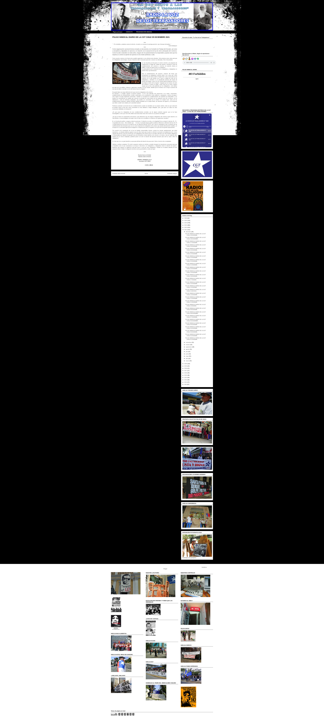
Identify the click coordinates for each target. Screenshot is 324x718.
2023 (185, 225)
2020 (185, 363)
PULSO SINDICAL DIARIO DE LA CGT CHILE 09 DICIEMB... (195, 309)
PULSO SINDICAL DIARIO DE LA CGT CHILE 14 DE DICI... (195, 290)
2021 (185, 229)
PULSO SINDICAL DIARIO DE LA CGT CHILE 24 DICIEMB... (195, 253)
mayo (187, 356)
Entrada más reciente (118, 173)
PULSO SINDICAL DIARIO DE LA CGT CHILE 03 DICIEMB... (195, 331)
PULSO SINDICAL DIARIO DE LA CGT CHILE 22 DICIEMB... (195, 260)
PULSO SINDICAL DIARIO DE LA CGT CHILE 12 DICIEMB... (195, 297)
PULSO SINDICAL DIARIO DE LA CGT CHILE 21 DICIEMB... (195, 264)
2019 (185, 366)
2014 (185, 377)
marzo (187, 360)
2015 (185, 375)
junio (187, 354)
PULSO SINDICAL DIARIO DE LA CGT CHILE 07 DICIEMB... (195, 316)
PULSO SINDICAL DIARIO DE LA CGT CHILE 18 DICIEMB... (195, 275)
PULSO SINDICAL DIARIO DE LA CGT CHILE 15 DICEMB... (195, 286)
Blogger (165, 568)
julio (187, 351)
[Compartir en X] (149, 165)
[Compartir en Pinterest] (152, 165)
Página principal (117, 32)
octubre (188, 344)
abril (187, 358)
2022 (185, 227)
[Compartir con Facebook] (150, 165)
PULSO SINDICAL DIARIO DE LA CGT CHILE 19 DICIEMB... (195, 271)
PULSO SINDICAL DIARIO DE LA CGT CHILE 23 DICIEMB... (195, 256)
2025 (185, 220)
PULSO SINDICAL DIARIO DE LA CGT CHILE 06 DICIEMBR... (195, 320)
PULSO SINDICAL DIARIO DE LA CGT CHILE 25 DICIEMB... (195, 249)
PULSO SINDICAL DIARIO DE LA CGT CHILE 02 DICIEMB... (195, 335)
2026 (185, 218)
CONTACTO (129, 32)
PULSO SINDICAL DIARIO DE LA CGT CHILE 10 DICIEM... (195, 305)
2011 (185, 384)
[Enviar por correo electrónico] (146, 165)
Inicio (146, 173)
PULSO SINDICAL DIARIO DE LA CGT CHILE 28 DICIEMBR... (195, 238)
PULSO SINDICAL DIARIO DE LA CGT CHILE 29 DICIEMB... (195, 234)
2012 (185, 382)
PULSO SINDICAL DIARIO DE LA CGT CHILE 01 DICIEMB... (195, 338)
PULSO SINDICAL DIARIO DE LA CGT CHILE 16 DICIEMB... (195, 282)
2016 (185, 373)
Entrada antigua (172, 173)
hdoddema (204, 567)
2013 (185, 379)
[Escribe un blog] (147, 165)
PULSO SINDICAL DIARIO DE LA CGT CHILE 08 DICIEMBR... (195, 312)
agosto (188, 349)
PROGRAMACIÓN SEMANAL (144, 32)
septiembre (189, 347)
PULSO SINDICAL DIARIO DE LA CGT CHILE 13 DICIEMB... (195, 294)
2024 (185, 222)
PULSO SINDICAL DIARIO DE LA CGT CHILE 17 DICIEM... (195, 279)
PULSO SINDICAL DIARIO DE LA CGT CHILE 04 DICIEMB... (195, 327)
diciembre (188, 231)
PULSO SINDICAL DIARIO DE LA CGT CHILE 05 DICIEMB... (195, 323)
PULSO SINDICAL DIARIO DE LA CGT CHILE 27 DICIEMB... (195, 241)
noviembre (189, 342)
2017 (185, 370)
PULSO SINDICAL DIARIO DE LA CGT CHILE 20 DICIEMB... (195, 268)
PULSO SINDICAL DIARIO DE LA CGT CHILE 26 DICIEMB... (195, 245)
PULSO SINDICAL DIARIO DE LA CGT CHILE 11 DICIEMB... (195, 301)
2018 (185, 368)
